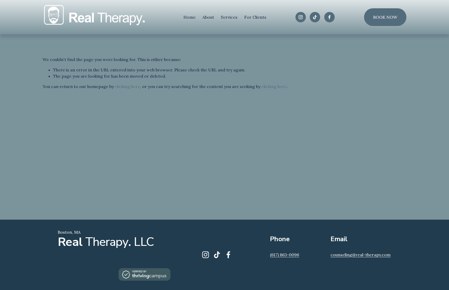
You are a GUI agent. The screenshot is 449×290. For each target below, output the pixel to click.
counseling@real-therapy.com (361, 254)
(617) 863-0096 (284, 254)
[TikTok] (315, 17)
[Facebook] (329, 17)
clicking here (127, 86)
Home (189, 17)
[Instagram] (300, 17)
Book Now (385, 17)
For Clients (255, 17)
